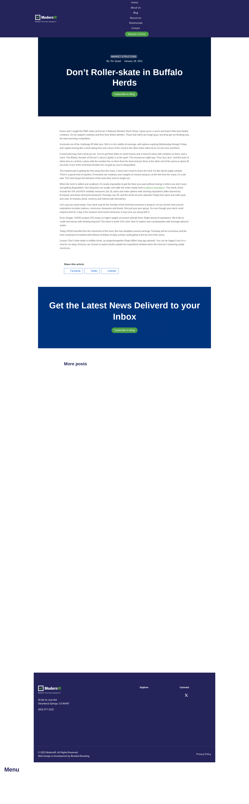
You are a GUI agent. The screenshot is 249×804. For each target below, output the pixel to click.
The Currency (140, 417)
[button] (73, 271)
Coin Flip (71, 497)
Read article (70, 444)
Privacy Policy (203, 754)
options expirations (155, 187)
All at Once (138, 547)
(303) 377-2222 (46, 709)
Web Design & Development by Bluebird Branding (63, 756)
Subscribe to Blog (124, 94)
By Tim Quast (113, 61)
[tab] (124, 94)
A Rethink (72, 417)
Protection (72, 627)
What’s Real (138, 627)
